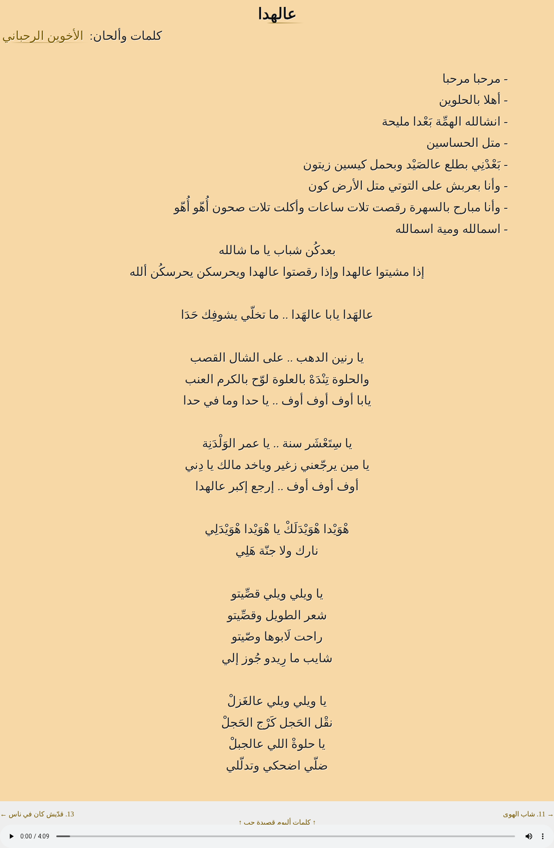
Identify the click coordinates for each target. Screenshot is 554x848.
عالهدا (277, 14)
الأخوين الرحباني (43, 35)
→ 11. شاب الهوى (528, 814)
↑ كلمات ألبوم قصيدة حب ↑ (277, 822)
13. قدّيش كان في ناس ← (37, 814)
